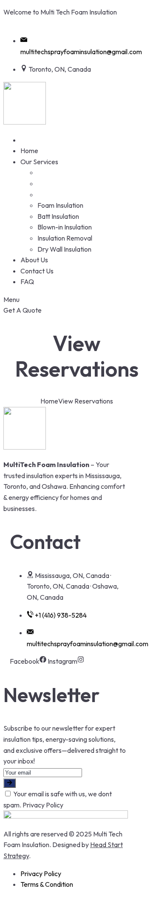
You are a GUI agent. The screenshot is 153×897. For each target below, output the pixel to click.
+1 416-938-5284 (35, 23)
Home (49, 401)
